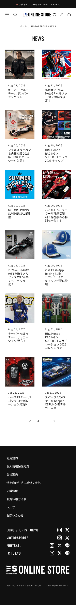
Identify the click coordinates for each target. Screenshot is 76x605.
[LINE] (67, 545)
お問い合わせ (15, 515)
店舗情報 (12, 491)
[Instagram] (59, 530)
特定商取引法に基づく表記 (23, 483)
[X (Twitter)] (67, 530)
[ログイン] (62, 14)
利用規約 (12, 458)
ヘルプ (10, 507)
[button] (7, 14)
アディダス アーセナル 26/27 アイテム (39, 4)
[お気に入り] (54, 14)
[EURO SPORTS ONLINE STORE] (38, 569)
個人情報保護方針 (17, 466)
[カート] (69, 14)
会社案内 (12, 474)
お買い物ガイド (16, 499)
